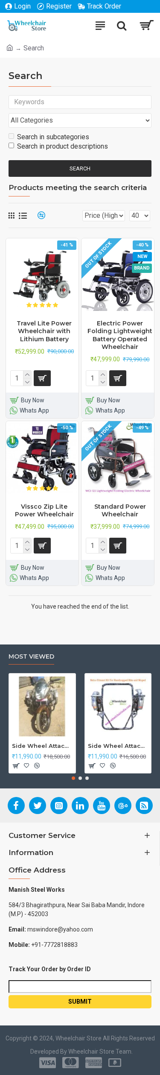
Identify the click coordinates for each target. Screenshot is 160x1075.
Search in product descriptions (62, 146)
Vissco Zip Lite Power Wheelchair (44, 510)
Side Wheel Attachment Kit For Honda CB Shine (42, 745)
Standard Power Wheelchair (120, 510)
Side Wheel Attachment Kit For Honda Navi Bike (118, 745)
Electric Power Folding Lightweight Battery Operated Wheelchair (119, 335)
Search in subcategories (53, 137)
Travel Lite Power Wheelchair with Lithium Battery (44, 331)
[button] (73, 778)
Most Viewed (31, 656)
